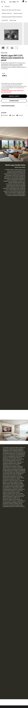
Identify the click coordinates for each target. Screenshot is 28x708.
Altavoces (7, 6)
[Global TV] (14, 1)
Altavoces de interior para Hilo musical (11, 10)
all (2, 6)
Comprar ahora (14, 100)
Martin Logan (13, 20)
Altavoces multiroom (7, 13)
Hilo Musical (5, 20)
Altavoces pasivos (18, 13)
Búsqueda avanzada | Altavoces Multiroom (12, 16)
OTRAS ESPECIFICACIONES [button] (8, 105)
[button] (2, 2)
